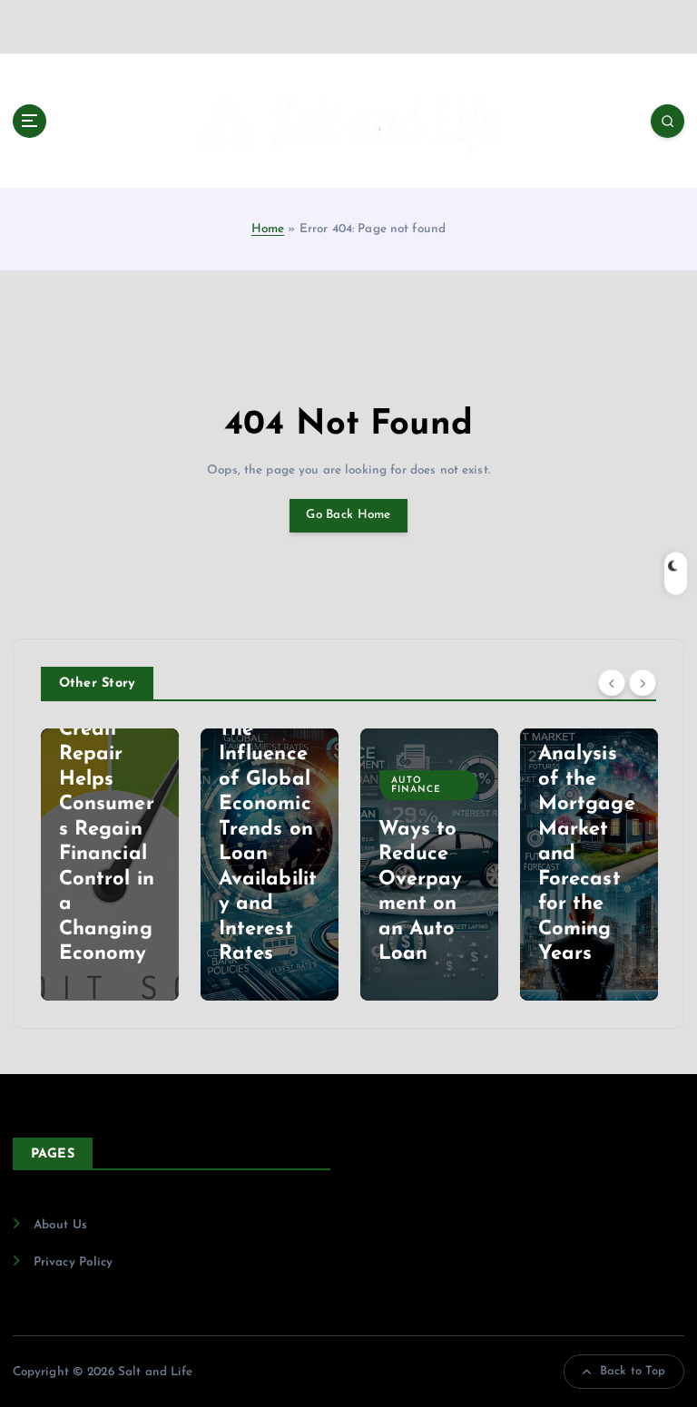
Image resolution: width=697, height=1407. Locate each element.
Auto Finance (315, 785)
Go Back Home (348, 515)
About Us (60, 1225)
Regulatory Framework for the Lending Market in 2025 (644, 879)
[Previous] (611, 682)
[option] (168, 864)
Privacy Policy (73, 1262)
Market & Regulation (646, 759)
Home (268, 229)
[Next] (642, 682)
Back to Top (633, 1371)
